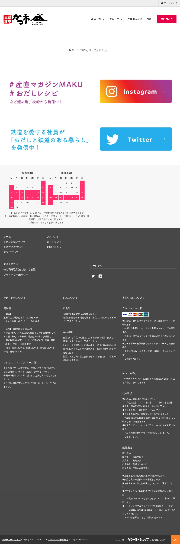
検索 (149, 19)
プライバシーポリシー (16, 274)
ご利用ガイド (134, 19)
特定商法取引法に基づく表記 (20, 269)
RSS (6, 264)
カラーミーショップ (11, 539)
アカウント (169, 3)
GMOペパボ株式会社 (58, 539)
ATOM (14, 264)
